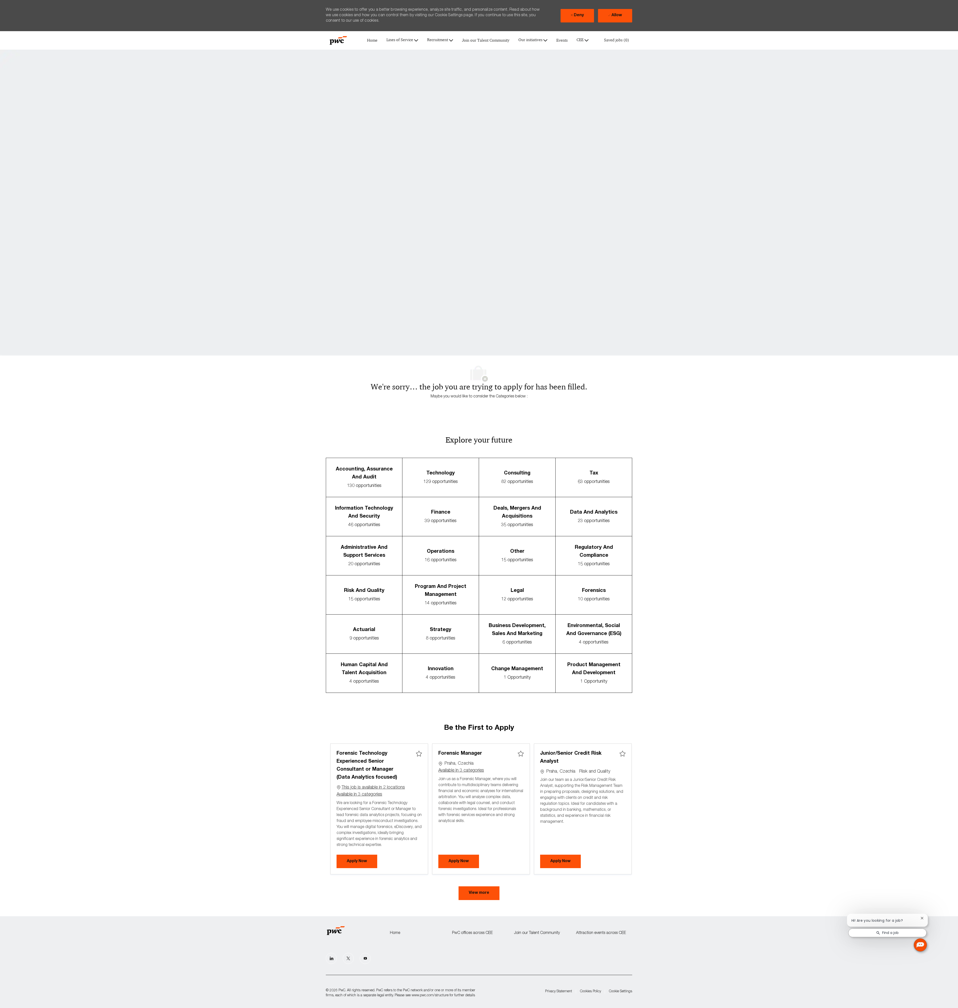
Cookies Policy (590, 991)
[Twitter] (348, 958)
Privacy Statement (558, 991)
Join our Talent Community (485, 40)
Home (372, 40)
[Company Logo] (338, 40)
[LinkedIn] (331, 958)
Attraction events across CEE (601, 933)
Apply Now (362, 861)
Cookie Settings (620, 991)
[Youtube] (365, 958)
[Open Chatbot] (920, 944)
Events (562, 40)
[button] (479, 893)
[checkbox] (419, 754)
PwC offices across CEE (472, 933)
